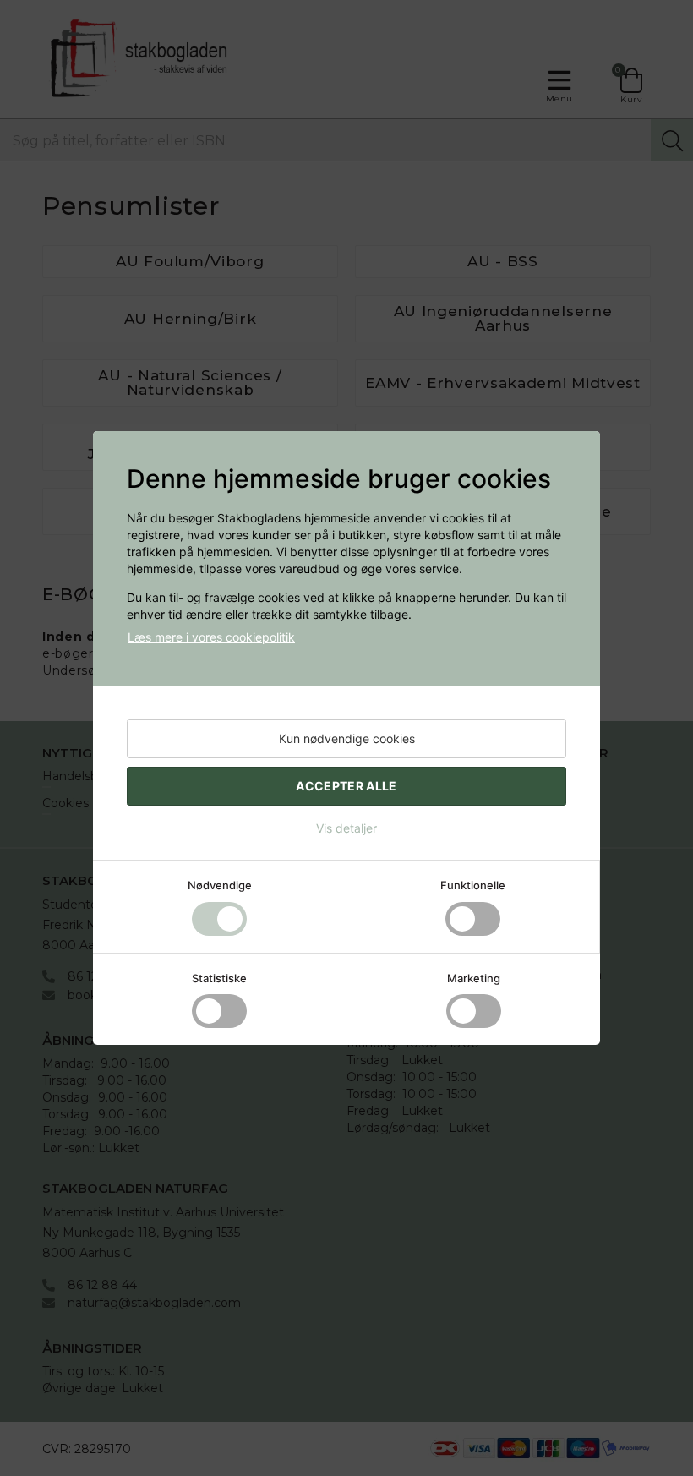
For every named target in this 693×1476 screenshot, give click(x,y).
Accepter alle (346, 786)
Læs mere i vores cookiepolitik (211, 637)
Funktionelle (472, 885)
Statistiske (219, 978)
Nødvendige (220, 885)
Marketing (473, 978)
